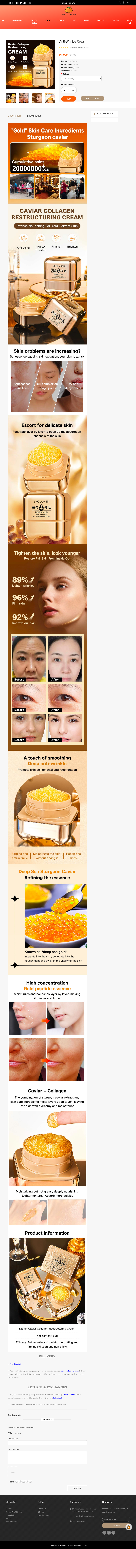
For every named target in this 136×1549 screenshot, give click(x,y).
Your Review (14, 1449)
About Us (130, 21)
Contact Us (42, 1508)
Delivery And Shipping (14, 1512)
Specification (34, 115)
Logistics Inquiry (44, 1515)
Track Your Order (12, 1521)
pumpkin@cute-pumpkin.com (83, 1516)
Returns (8, 1518)
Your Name (13, 1438)
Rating (11, 1481)
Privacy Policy (11, 1515)
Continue (77, 1488)
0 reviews (73, 48)
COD (69, 98)
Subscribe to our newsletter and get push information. (115, 1510)
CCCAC (65, 74)
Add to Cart (92, 98)
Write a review (83, 48)
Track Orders (68, 3)
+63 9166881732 (78, 1521)
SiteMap (41, 1512)
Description (14, 115)
